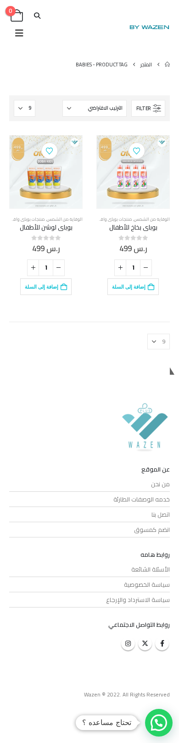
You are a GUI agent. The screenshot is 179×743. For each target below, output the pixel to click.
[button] (37, 16)
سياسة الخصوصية (147, 584)
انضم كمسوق (152, 529)
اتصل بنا (160, 514)
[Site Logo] (149, 27)
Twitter (145, 643)
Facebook (162, 643)
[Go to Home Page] (167, 64)
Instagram (128, 643)
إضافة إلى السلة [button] (128, 286)
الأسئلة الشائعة (150, 569)
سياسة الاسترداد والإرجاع (138, 599)
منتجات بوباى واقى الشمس (107, 219)
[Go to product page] (133, 172)
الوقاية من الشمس (152, 219)
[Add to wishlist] (137, 150)
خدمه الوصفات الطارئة (141, 499)
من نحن (160, 483)
